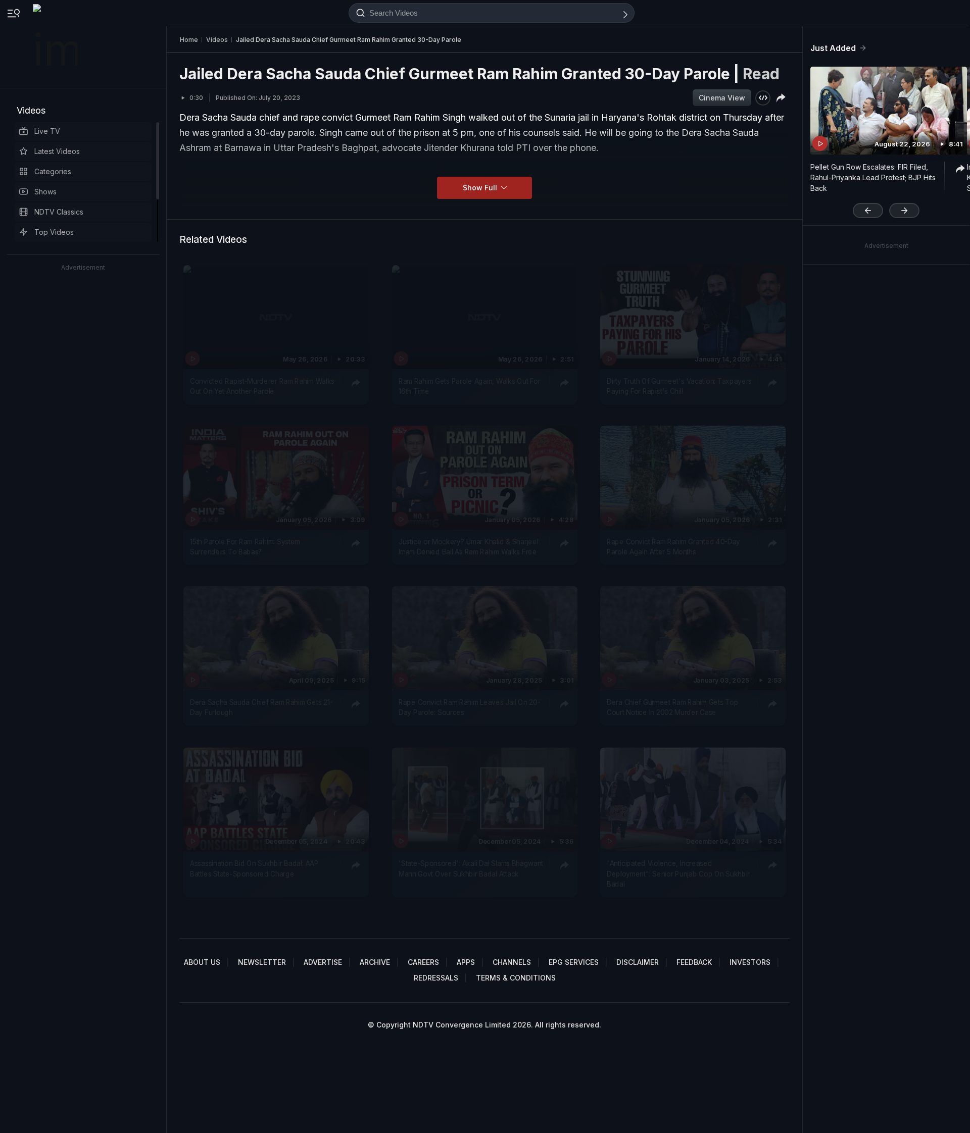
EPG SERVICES (574, 962)
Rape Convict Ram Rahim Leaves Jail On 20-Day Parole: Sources (469, 707)
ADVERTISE (323, 962)
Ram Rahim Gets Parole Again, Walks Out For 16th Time (469, 386)
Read (761, 74)
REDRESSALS (436, 977)
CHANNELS (512, 962)
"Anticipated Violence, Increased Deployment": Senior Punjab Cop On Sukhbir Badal (678, 873)
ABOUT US (202, 962)
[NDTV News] (56, 44)
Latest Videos (57, 151)
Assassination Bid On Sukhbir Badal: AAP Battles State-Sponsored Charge (254, 868)
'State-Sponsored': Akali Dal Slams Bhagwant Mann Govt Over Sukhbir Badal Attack (471, 868)
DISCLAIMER (637, 962)
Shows (45, 191)
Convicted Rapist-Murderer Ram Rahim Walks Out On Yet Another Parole (262, 386)
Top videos (54, 232)
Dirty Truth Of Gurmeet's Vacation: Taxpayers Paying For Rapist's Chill (679, 386)
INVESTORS (750, 962)
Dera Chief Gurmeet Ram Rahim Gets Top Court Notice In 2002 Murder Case (672, 707)
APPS (466, 962)
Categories (52, 171)
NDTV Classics (58, 212)
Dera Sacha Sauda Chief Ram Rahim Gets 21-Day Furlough (261, 707)
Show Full (481, 187)
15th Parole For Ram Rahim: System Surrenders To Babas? (245, 547)
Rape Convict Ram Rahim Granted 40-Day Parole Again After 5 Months (673, 547)
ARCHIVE (375, 962)
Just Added (833, 48)
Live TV (47, 131)
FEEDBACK (694, 962)
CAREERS (423, 962)
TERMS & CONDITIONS (516, 977)
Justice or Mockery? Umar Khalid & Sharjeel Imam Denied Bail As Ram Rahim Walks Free (468, 547)
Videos (31, 110)
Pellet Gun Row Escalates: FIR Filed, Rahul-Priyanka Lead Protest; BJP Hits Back (873, 177)
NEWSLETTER (262, 962)
